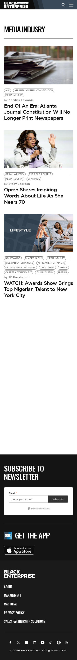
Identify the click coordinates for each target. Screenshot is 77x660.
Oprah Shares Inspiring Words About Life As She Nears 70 (33, 195)
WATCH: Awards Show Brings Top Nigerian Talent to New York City (38, 289)
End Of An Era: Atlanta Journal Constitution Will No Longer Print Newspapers (37, 112)
